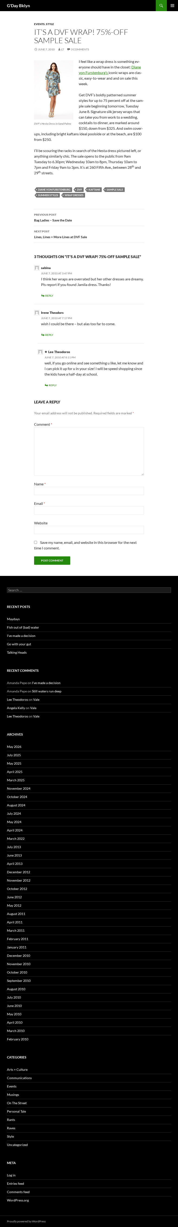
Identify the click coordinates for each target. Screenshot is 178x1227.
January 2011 (16, 947)
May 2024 (14, 822)
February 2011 (17, 939)
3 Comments (80, 49)
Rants (11, 1120)
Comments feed (18, 1192)
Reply (49, 295)
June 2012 (14, 897)
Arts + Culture (17, 1069)
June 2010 (14, 1006)
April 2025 (14, 772)
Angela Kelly (16, 708)
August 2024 (16, 805)
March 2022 (16, 839)
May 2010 (14, 1014)
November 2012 (18, 880)
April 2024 (14, 830)
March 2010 (16, 1031)
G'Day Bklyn (18, 5)
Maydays (13, 619)
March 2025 (16, 780)
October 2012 (17, 889)
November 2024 (18, 788)
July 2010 (14, 997)
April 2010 (14, 1022)
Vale (36, 699)
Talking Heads (17, 652)
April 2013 (14, 864)
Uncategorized (17, 1145)
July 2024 (14, 813)
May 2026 (14, 747)
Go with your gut (19, 644)
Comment (43, 424)
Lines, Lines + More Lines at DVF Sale (60, 234)
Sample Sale (115, 189)
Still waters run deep (46, 691)
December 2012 (18, 872)
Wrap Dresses (74, 195)
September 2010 (19, 981)
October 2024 (17, 797)
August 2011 (16, 914)
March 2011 (16, 930)
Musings (13, 1095)
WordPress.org (18, 1200)
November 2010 (18, 964)
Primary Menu (172, 5)
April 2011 (14, 922)
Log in (11, 1175)
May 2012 (14, 905)
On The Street (17, 1103)
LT (62, 49)
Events (39, 24)
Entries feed (15, 1183)
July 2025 (14, 755)
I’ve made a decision (21, 636)
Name (40, 484)
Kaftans (94, 189)
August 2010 (16, 989)
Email (39, 503)
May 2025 (14, 763)
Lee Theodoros (17, 699)
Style (50, 24)
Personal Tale (16, 1111)
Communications (19, 1078)
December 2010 (18, 956)
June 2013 (14, 855)
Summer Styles (48, 195)
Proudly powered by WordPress (26, 1221)
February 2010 (17, 1039)
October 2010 (17, 972)
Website (41, 523)
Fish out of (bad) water (23, 627)
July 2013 (14, 847)
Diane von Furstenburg (54, 189)
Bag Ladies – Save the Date (53, 217)
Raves (11, 1128)
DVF (79, 189)
